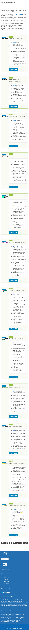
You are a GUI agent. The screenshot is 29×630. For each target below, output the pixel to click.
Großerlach (21, 463)
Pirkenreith (22, 506)
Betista (14, 85)
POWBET (14, 509)
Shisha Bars (6, 579)
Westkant (20, 427)
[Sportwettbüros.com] (8, 3)
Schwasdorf (24, 242)
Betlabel (14, 391)
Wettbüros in (4, 549)
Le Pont (21, 387)
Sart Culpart (22, 117)
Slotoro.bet (15, 246)
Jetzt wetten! (13, 69)
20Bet (13, 343)
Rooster (14, 160)
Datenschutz (15, 628)
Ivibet (13, 430)
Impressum (9, 628)
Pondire (22, 197)
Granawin (14, 201)
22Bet (13, 294)
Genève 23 (20, 339)
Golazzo (14, 42)
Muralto (23, 156)
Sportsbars (6, 577)
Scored (14, 120)
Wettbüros (19, 14)
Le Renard (21, 39)
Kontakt (20, 628)
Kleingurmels (21, 291)
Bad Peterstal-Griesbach (15, 81)
